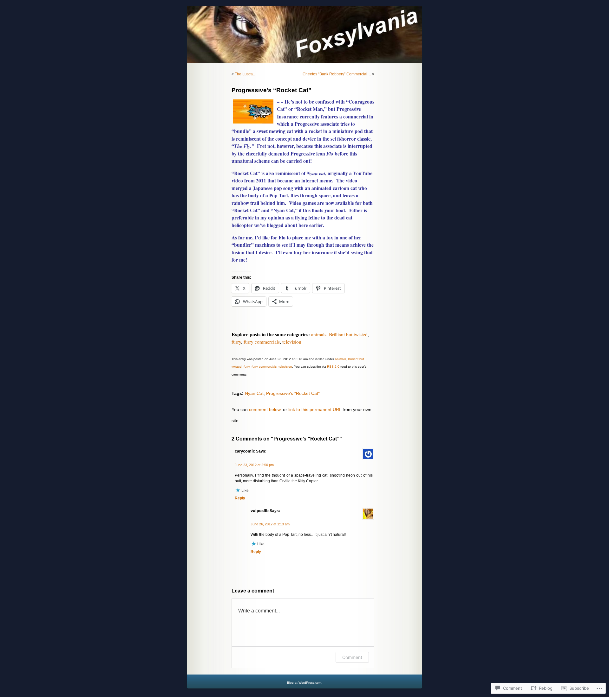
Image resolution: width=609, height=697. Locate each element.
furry (236, 342)
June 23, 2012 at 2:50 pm (254, 465)
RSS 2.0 (333, 366)
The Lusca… (246, 74)
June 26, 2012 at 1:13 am (270, 524)
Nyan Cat (254, 393)
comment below (264, 409)
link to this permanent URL (314, 409)
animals (318, 334)
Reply (240, 498)
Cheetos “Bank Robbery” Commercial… (337, 74)
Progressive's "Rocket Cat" (293, 393)
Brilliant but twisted (348, 334)
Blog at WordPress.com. (304, 682)
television (291, 342)
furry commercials (262, 342)
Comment (352, 657)
